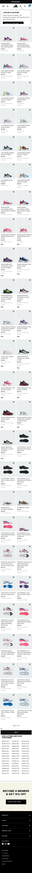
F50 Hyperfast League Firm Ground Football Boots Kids (8, 535)
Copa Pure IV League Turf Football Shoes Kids (7, 712)
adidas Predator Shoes (16, 756)
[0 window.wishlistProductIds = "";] (7, 6)
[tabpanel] (16, 380)
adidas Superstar (6, 751)
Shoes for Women (26, 758)
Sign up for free (14, 801)
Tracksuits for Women (6, 763)
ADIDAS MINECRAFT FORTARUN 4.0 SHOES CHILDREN (23, 297)
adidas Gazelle (6, 756)
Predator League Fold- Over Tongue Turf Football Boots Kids (8, 564)
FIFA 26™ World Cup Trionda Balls (16, 768)
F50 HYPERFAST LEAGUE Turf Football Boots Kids (8, 480)
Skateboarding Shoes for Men (6, 768)
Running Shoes (26, 751)
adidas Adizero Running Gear (26, 756)
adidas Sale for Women (16, 753)
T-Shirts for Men (26, 753)
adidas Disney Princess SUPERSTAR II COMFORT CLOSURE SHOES (8, 328)
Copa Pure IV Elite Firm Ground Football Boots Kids (24, 712)
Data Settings (5, 850)
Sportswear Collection (6, 748)
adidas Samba (6, 741)
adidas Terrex (6, 743)
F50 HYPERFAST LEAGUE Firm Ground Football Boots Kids (24, 449)
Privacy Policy (5, 858)
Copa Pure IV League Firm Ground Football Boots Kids (24, 681)
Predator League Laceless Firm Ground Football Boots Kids (8, 652)
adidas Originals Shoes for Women (6, 766)
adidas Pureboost (26, 771)
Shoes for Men (26, 743)
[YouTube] (8, 843)
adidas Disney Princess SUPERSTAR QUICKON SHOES (8, 236)
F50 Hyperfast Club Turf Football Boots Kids (24, 594)
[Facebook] (3, 843)
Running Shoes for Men (26, 741)
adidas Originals (6, 746)
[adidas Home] (16, 6)
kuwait (5, 853)
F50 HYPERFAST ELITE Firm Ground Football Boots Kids (24, 480)
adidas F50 (15, 766)
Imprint (3, 864)
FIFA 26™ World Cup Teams (16, 773)
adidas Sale (15, 743)
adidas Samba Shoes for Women (6, 771)
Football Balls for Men (16, 746)
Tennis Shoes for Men (6, 758)
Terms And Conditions (7, 861)
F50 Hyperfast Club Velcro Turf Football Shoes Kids (24, 535)
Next (16, 732)
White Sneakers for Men (26, 773)
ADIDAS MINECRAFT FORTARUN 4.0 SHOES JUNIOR (23, 358)
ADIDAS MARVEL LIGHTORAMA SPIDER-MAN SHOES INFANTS (7, 45)
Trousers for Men (26, 768)
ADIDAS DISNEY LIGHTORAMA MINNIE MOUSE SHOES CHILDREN (8, 209)
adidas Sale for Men (16, 748)
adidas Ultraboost (26, 746)
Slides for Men (26, 763)
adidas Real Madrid (16, 751)
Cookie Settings (5, 855)
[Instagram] (5, 843)
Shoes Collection (26, 748)
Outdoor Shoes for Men (6, 773)
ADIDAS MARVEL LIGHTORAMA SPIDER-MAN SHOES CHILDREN (23, 209)
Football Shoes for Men (16, 741)
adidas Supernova (26, 761)
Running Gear (26, 766)
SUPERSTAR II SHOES (23, 507)
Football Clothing (16, 771)
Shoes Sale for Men (16, 758)
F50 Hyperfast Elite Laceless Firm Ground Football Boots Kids (24, 652)
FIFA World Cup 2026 (16, 763)
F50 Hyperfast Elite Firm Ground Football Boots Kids (24, 622)
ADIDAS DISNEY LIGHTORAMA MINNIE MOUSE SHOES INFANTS (23, 45)
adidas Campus (6, 761)
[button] (13, 28)
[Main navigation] (3, 6)
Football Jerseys (16, 761)
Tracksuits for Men (6, 753)
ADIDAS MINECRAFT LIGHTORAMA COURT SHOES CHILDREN (7, 266)
